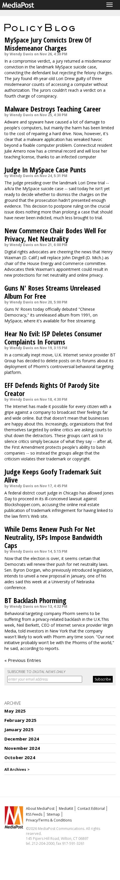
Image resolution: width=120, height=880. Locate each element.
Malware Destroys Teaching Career (52, 109)
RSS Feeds (34, 814)
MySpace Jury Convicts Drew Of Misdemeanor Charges (47, 44)
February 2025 (20, 720)
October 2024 (19, 757)
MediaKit (66, 808)
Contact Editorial (91, 808)
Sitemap (53, 814)
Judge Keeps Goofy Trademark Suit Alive (52, 476)
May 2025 (15, 711)
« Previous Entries (22, 660)
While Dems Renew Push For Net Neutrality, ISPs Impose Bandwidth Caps (53, 537)
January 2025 (18, 729)
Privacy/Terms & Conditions (49, 820)
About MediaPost (40, 808)
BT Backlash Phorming (35, 600)
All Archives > (17, 769)
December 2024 (21, 739)
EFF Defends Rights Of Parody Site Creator (51, 389)
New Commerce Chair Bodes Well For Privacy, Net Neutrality (55, 234)
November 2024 (22, 748)
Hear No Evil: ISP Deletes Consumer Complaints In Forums (53, 338)
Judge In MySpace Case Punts (45, 169)
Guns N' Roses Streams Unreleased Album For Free (52, 292)
